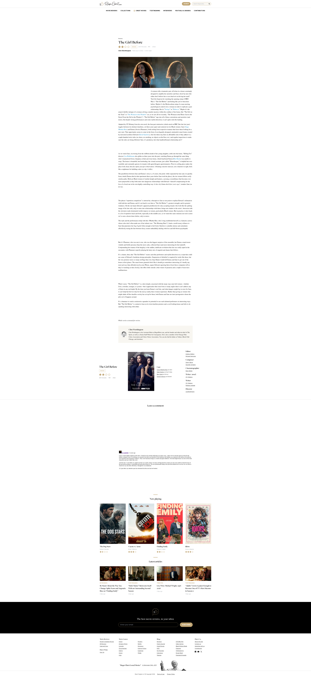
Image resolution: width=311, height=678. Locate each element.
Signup (186, 4)
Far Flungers (160, 651)
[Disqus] (155, 470)
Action (120, 642)
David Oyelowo (144, 134)
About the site (199, 642)
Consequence (157, 335)
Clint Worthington (124, 50)
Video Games (179, 644)
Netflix (139, 644)
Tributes (159, 655)
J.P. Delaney (189, 377)
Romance (140, 646)
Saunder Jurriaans (191, 364)
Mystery (140, 642)
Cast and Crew (104, 646)
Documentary (123, 649)
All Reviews (103, 644)
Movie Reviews (111, 10)
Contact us (198, 644)
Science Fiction (142, 649)
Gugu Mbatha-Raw (162, 370)
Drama (134, 46)
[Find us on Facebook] (195, 652)
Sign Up (102, 652)
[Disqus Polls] (155, 430)
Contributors (199, 10)
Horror (120, 653)
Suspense (140, 651)
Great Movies (141, 10)
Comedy (121, 646)
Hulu (120, 655)
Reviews (120, 38)
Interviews (167, 10)
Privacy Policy (171, 674)
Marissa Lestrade (190, 385)
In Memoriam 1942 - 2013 (149, 665)
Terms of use (160, 674)
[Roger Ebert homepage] (111, 4)
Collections (125, 10)
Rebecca (176, 109)
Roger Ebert (179, 653)
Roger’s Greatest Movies (107, 642)
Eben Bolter (189, 371)
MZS (158, 649)
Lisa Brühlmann (129, 156)
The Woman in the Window (137, 114)
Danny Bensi (189, 362)
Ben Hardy (177, 159)
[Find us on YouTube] (198, 652)
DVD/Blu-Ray (179, 642)
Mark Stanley (160, 372)
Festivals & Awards (183, 10)
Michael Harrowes (191, 356)
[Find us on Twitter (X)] (201, 652)
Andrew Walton (190, 354)
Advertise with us (199, 646)
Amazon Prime (123, 644)
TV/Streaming (155, 10)
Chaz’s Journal (161, 644)
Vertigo (167, 109)
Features (178, 649)
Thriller (139, 653)
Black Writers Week (181, 646)
